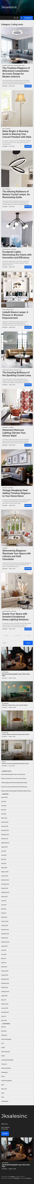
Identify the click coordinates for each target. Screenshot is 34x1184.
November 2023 (5, 933)
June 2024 (3, 904)
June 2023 (3, 954)
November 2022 (5, 983)
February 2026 (4, 822)
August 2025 (4, 847)
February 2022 (4, 1004)
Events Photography (6, 1039)
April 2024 (3, 913)
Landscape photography (7, 1060)
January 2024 (4, 925)
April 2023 (3, 962)
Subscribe (5, 1133)
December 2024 (5, 880)
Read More (28, 86)
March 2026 (4, 818)
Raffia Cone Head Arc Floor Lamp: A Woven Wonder (15, 705)
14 (14, 635)
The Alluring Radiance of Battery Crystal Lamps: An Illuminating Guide (16, 194)
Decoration (4, 1031)
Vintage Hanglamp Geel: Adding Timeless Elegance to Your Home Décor (16, 493)
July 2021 (3, 1016)
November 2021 (5, 1012)
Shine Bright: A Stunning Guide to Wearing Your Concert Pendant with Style (16, 134)
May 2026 (3, 809)
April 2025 (3, 863)
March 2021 (4, 1020)
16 (20, 635)
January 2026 (4, 826)
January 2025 (4, 875)
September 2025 (5, 842)
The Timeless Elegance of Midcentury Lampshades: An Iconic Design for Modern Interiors (16, 72)
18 (25, 635)
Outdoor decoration (6, 1068)
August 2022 (4, 995)
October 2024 (4, 888)
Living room (4, 1064)
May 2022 (3, 999)
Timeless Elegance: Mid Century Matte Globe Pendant (15, 734)
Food (2, 1043)
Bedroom (3, 1027)
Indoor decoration (5, 1051)
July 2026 (3, 801)
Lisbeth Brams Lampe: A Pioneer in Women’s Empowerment (15, 315)
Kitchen (3, 1055)
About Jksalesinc (5, 1127)
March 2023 (4, 966)
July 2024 (3, 900)
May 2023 (3, 958)
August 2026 (4, 797)
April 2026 (3, 814)
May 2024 (3, 909)
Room (2, 1084)
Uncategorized (4, 1101)
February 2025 (4, 871)
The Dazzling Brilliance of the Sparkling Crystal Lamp (16, 374)
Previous (6, 635)
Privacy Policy (4, 1129)
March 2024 (4, 917)
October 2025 (4, 838)
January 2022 (4, 1008)
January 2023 (4, 975)
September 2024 (5, 892)
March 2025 (4, 867)
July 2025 (3, 851)
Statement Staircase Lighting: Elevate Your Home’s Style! (14, 433)
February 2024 (4, 921)
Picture (3, 1076)
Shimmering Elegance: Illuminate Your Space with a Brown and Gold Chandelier (16, 555)
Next (29, 635)
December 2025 (5, 830)
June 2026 (3, 805)
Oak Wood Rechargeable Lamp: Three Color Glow (13, 774)
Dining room (4, 1035)
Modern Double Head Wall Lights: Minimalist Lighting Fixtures (16, 791)
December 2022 (5, 979)
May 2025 (3, 859)
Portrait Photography (6, 1080)
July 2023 (3, 950)
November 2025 (5, 834)
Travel (2, 1093)
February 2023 (4, 971)
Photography (4, 1072)
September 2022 (5, 991)
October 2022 (4, 987)
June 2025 (3, 855)
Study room (4, 1088)
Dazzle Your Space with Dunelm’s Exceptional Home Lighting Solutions (15, 616)
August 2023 (4, 946)
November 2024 (5, 884)
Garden (3, 1047)
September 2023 (5, 942)
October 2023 (4, 937)
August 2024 (4, 896)
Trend (2, 1097)
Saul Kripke (4, 86)
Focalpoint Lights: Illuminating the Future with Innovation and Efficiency (17, 254)
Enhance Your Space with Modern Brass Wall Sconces (15, 763)
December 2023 (5, 929)
